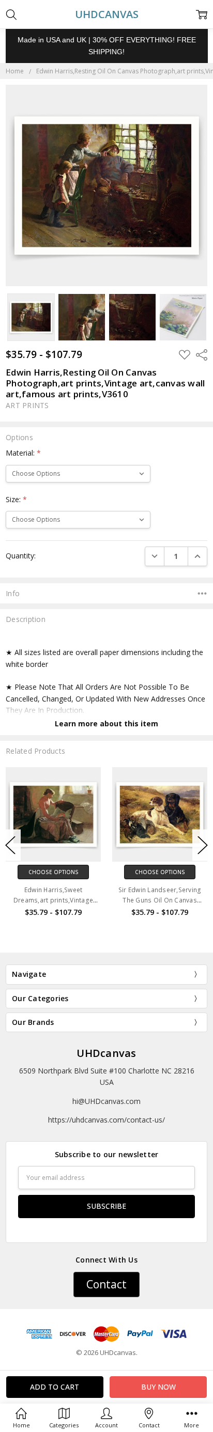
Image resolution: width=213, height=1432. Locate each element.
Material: (23, 453)
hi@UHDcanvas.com (106, 1101)
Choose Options (53, 872)
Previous (10, 845)
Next (202, 845)
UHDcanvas (106, 1053)
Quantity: (21, 556)
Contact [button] (106, 1284)
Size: (16, 499)
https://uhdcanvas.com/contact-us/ (106, 1120)
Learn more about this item (106, 723)
